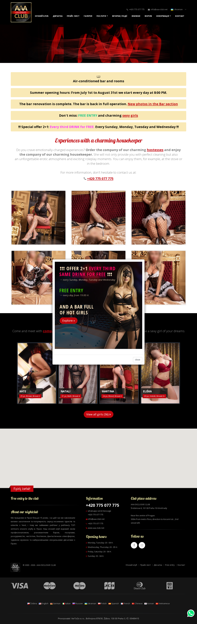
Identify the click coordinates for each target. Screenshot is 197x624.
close (137, 359)
